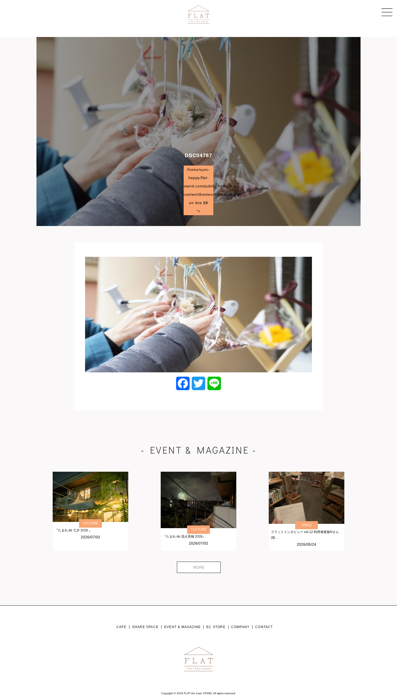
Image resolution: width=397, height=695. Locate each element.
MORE (198, 567)
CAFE (121, 627)
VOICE (307, 525)
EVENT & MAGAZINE (182, 627)
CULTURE (90, 523)
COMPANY (240, 627)
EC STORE (216, 627)
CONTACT (264, 627)
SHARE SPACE (145, 627)
